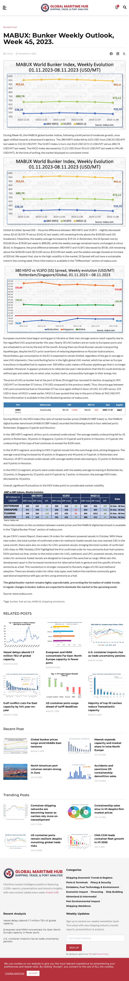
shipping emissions (53, 601)
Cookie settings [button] (14, 973)
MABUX (36, 601)
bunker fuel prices (20, 601)
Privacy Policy (102, 954)
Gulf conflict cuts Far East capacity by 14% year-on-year (20, 706)
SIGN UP (74, 947)
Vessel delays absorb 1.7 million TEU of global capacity (18, 656)
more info (52, 892)
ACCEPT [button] (33, 973)
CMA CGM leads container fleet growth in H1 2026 (109, 839)
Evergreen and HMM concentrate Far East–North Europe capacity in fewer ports (31, 931)
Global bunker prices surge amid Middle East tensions (46, 743)
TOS (90, 954)
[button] (111, 53)
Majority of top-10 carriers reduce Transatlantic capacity (105, 706)
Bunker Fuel (10, 27)
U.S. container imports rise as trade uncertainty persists (31, 940)
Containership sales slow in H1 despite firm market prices (109, 809)
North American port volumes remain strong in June (46, 769)
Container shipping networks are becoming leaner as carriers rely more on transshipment (44, 812)
